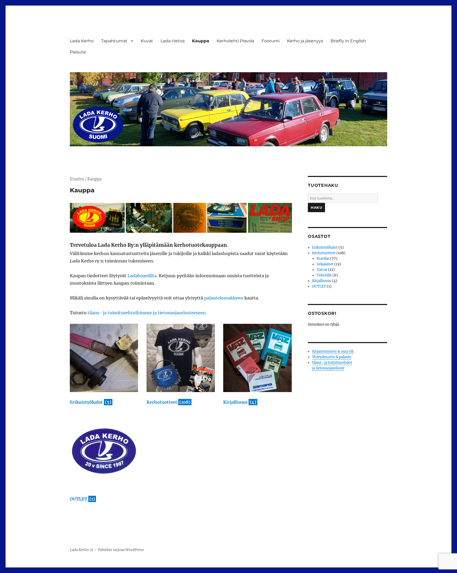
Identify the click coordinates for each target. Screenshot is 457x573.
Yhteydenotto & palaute (331, 357)
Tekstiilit (324, 275)
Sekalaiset (325, 264)
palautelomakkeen (223, 298)
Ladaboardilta (142, 275)
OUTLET (319, 286)
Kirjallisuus (321, 281)
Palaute (78, 51)
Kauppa (200, 40)
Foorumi (271, 40)
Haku (316, 207)
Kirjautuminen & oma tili (333, 351)
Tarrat (322, 269)
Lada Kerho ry (81, 550)
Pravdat (323, 258)
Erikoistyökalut (325, 247)
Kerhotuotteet (324, 253)
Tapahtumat (114, 40)
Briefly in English (348, 40)
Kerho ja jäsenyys (305, 40)
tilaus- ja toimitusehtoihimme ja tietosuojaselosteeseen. (147, 312)
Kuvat (147, 40)
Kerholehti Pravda (235, 40)
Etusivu (77, 179)
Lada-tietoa (173, 40)
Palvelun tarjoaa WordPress (121, 550)
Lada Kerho (82, 40)
